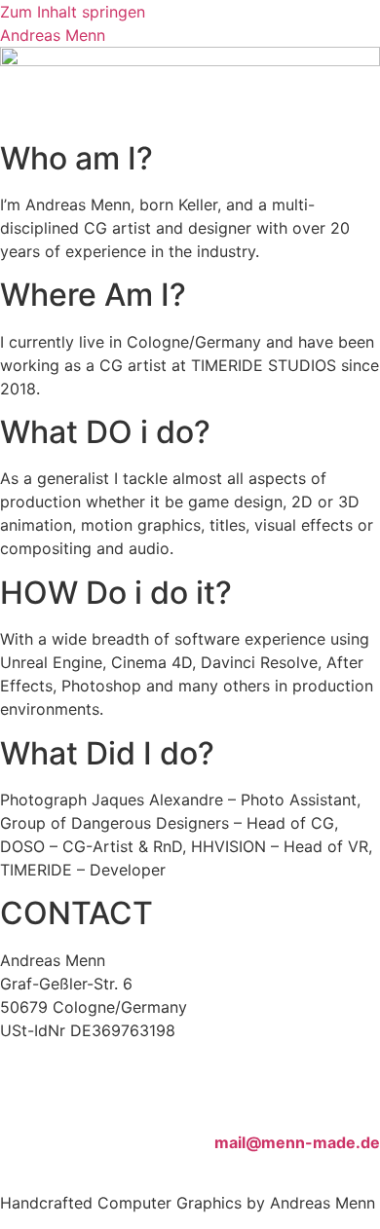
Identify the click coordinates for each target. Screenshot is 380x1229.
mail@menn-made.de (297, 1142)
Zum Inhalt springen (72, 11)
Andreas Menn (52, 35)
